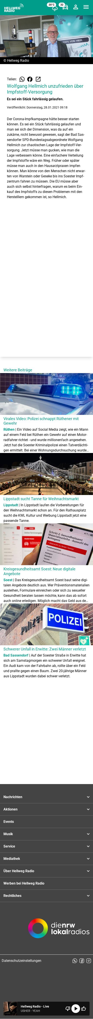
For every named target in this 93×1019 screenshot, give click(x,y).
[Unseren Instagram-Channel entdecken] (88, 960)
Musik (8, 834)
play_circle (76, 1008)
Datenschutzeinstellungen (21, 961)
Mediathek (11, 859)
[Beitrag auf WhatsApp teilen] (22, 79)
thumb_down (68, 1008)
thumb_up (83, 1008)
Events (8, 822)
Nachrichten (12, 797)
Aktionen (10, 809)
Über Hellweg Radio (18, 871)
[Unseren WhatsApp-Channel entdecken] (74, 960)
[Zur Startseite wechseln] (13, 8)
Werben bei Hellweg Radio (23, 883)
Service (9, 846)
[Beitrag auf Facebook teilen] (29, 79)
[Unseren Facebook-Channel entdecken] (81, 960)
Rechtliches (12, 896)
